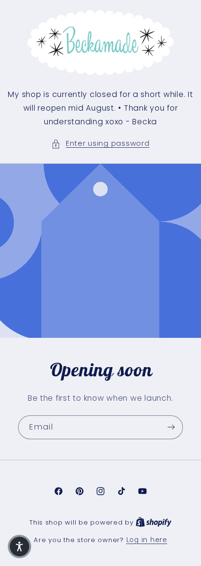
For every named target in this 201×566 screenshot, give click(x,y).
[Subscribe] (171, 427)
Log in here (146, 540)
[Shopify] (154, 522)
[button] (100, 143)
